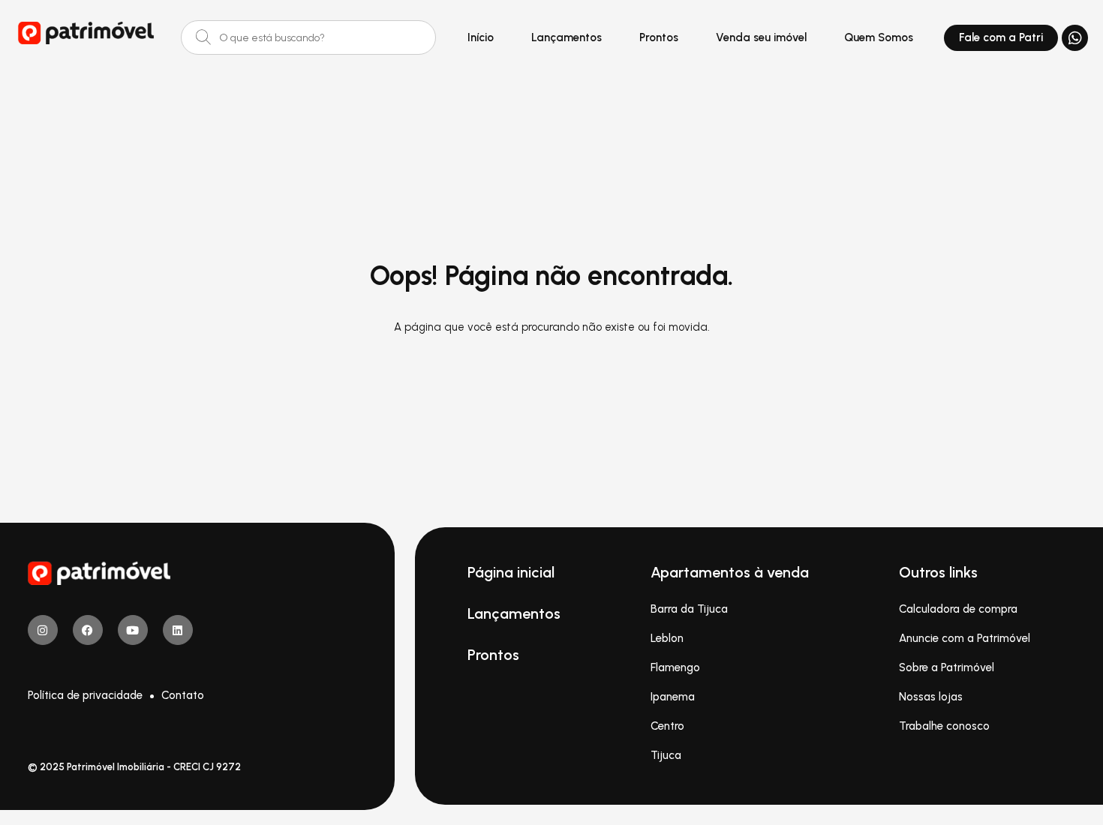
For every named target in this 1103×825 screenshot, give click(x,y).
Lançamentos (566, 37)
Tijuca (666, 755)
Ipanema (673, 697)
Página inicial (511, 572)
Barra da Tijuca (689, 609)
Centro (667, 726)
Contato (182, 695)
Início (480, 37)
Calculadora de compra (958, 609)
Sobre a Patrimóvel (946, 667)
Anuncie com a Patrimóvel (964, 638)
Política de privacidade (85, 695)
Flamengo (675, 667)
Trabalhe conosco (944, 726)
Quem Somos (878, 37)
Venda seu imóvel (761, 37)
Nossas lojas (931, 697)
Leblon (667, 638)
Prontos (658, 37)
